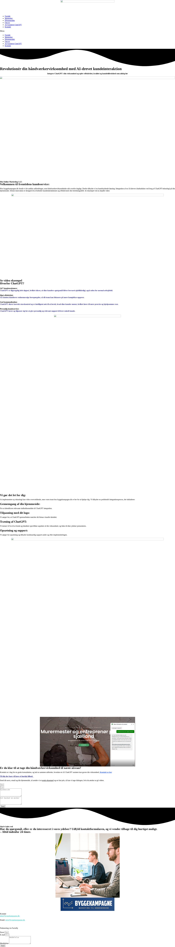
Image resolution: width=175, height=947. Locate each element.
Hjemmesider (10, 20)
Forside (7, 16)
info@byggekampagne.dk (10, 916)
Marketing (8, 18)
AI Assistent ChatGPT (13, 25)
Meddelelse (4, 943)
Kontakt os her (105, 772)
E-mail (2, 935)
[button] (87, 31)
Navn (2, 932)
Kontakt (8, 27)
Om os (7, 23)
